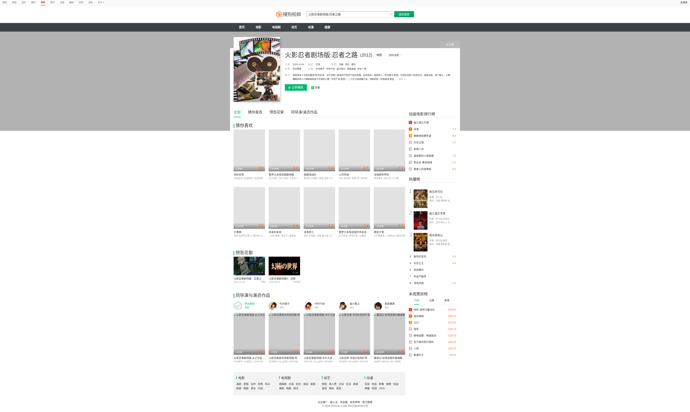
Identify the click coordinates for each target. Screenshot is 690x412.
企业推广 (323, 402)
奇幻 (347, 64)
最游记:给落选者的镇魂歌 (388, 358)
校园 (374, 388)
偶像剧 (283, 384)
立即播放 (297, 87)
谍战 (305, 384)
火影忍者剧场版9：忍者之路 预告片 (289, 278)
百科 (90, 2)
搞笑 (388, 384)
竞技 (338, 388)
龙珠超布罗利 (381, 174)
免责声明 (355, 402)
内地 (416, 300)
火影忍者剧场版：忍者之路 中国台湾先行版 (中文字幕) (264, 278)
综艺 (294, 27)
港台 (253, 388)
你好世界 (239, 174)
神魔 (367, 388)
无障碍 (683, 2)
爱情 (246, 384)
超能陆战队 (310, 174)
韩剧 (288, 388)
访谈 (341, 384)
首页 (242, 27)
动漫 (311, 27)
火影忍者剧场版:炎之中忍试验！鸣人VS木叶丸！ (261, 358)
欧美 (238, 388)
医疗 (52, 2)
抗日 (298, 384)
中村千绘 (330, 69)
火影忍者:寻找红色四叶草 (353, 358)
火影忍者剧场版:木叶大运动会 (320, 358)
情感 (324, 384)
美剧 (281, 388)
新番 (381, 384)
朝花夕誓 (379, 232)
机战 (395, 384)
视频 (43, 2)
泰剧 (312, 384)
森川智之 (341, 69)
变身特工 (309, 232)
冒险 (353, 64)
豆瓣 (317, 87)
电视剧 (276, 27)
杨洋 (295, 388)
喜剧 (238, 384)
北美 (431, 300)
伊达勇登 (297, 69)
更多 (401, 79)
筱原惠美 (351, 69)
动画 (341, 64)
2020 (382, 388)
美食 (355, 384)
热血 (374, 384)
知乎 (24, 2)
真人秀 (333, 384)
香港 (446, 300)
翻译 (71, 2)
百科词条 (394, 55)
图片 (33, 2)
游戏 (324, 388)
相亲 (331, 388)
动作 (253, 384)
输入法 (334, 402)
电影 (258, 27)
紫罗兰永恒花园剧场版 (281, 174)
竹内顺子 (320, 69)
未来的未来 (275, 232)
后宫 (367, 384)
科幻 (267, 384)
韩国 (246, 388)
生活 (348, 384)
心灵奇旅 (344, 174)
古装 (291, 384)
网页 (5, 2)
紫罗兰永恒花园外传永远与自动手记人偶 (361, 232)
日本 (318, 64)
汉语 (62, 2)
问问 (81, 2)
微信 (14, 2)
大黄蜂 (237, 232)
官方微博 (367, 402)
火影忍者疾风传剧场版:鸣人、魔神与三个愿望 (294, 358)
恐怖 (260, 384)
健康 (327, 27)
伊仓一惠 (362, 69)
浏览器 (344, 402)
